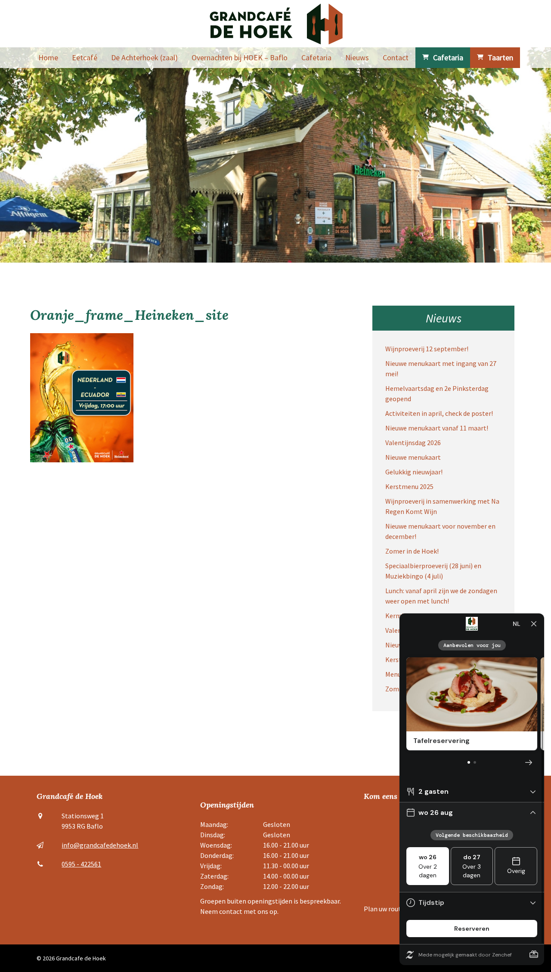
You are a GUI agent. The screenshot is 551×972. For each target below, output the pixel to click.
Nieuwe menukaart (413, 457)
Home (48, 57)
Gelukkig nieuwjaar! (414, 471)
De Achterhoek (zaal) (144, 57)
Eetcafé (84, 57)
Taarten (500, 57)
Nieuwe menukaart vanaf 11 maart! (436, 428)
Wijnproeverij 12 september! (426, 348)
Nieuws (357, 57)
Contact (396, 57)
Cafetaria (316, 57)
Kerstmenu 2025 (409, 486)
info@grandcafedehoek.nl (100, 845)
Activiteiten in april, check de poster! (439, 413)
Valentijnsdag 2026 (413, 442)
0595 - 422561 (81, 864)
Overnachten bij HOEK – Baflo (240, 57)
